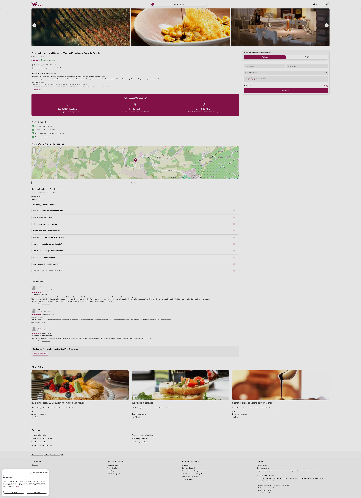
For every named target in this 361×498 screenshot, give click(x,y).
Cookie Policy (15, 486)
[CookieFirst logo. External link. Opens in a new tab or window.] (4, 475)
